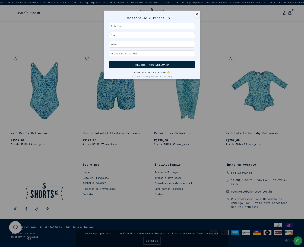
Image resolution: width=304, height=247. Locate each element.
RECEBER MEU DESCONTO (152, 64)
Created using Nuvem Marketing (152, 76)
